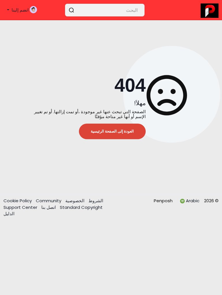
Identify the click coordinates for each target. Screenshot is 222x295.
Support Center (20, 207)
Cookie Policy (18, 201)
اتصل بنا (48, 207)
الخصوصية (74, 201)
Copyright (81, 207)
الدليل (8, 214)
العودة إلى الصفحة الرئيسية (112, 131)
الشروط (95, 201)
